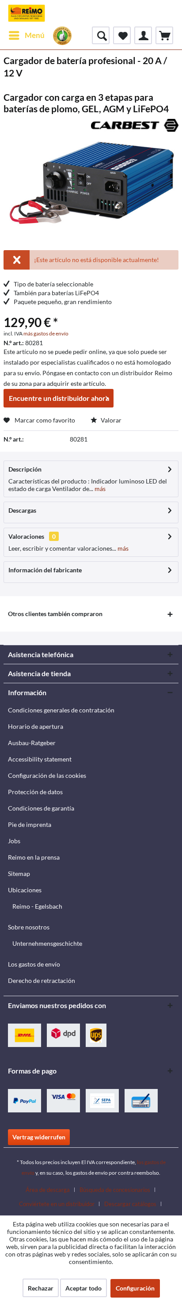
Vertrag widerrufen (38, 1137)
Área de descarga (48, 1189)
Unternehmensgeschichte (47, 943)
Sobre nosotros (28, 927)
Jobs (14, 841)
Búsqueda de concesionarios (115, 1189)
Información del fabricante (45, 570)
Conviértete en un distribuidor (57, 1203)
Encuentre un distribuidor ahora (59, 398)
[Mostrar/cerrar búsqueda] (101, 35)
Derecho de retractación (41, 980)
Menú (35, 35)
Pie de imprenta (29, 824)
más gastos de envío (45, 333)
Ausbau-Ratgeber (32, 742)
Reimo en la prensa (34, 857)
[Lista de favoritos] (122, 35)
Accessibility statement (40, 759)
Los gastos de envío (34, 964)
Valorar (110, 420)
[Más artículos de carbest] (134, 126)
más (99, 488)
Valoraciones (26, 536)
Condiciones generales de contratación (61, 710)
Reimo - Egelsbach (37, 906)
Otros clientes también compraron (55, 613)
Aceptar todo (83, 1288)
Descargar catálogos (130, 1203)
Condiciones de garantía (41, 808)
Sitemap (19, 873)
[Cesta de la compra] (164, 35)
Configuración (135, 1288)
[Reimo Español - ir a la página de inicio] (26, 13)
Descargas (22, 510)
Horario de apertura (35, 726)
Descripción (25, 469)
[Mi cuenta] (143, 35)
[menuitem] (26, 35)
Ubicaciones (25, 890)
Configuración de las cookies (47, 775)
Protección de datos (35, 792)
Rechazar (40, 1288)
